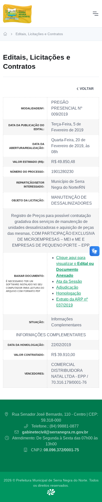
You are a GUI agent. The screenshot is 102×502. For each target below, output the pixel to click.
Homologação (68, 293)
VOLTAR (87, 89)
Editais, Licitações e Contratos (39, 34)
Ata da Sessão (69, 281)
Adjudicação (67, 287)
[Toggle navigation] (95, 13)
